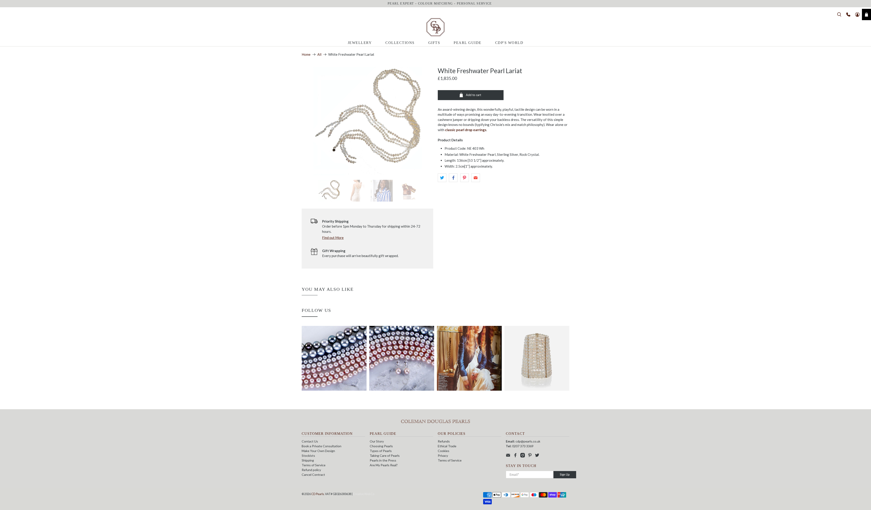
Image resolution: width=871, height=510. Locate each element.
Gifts (434, 43)
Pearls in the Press (383, 460)
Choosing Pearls (381, 446)
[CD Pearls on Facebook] (515, 456)
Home (306, 54)
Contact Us (310, 441)
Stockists (308, 455)
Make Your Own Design (318, 451)
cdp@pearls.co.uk (528, 441)
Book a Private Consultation (321, 446)
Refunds (444, 441)
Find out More (333, 238)
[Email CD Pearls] (508, 456)
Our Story (377, 441)
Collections (400, 43)
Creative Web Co (363, 494)
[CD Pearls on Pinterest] (530, 456)
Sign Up (565, 474)
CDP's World (509, 43)
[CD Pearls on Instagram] (522, 456)
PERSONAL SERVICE (474, 3)
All (319, 54)
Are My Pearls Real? (384, 465)
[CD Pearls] (435, 27)
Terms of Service (313, 465)
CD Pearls (317, 494)
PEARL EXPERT (401, 3)
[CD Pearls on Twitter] (537, 456)
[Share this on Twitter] (442, 177)
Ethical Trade (447, 446)
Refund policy (311, 470)
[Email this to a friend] (475, 177)
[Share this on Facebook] (453, 177)
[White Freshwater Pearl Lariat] (367, 121)
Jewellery (360, 43)
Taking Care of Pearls (385, 455)
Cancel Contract (313, 474)
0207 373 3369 (522, 446)
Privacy (443, 455)
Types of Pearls (381, 451)
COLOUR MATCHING (435, 3)
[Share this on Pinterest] (464, 177)
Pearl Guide (468, 43)
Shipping (308, 460)
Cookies (443, 451)
